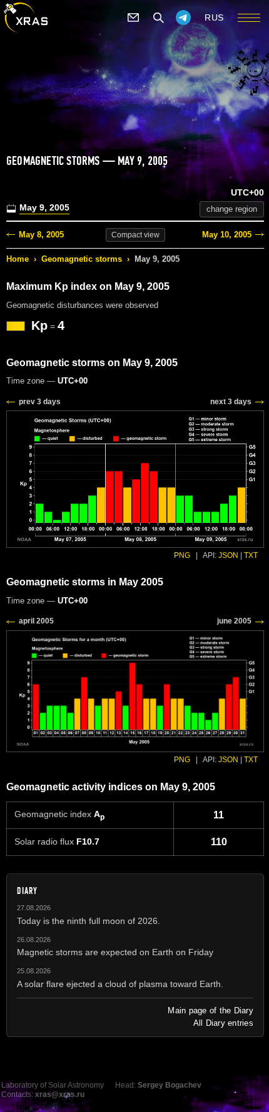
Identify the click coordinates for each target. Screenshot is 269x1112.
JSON (228, 555)
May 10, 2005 (226, 234)
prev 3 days (40, 401)
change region (231, 209)
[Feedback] (133, 17)
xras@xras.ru (59, 1094)
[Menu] (249, 17)
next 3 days (230, 401)
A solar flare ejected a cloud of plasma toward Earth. (120, 984)
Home (17, 259)
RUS (214, 17)
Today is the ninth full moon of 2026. (88, 921)
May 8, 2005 (41, 234)
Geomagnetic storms (81, 259)
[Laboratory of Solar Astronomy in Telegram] (183, 17)
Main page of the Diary (210, 1010)
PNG (182, 555)
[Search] (158, 17)
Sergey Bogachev (169, 1085)
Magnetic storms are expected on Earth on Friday (115, 952)
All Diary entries (223, 1023)
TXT (251, 555)
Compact (135, 235)
